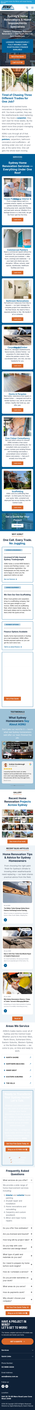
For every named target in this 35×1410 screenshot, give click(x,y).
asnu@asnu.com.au (9, 1376)
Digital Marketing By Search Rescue (21, 1406)
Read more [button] (7, 780)
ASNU (24, 1138)
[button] (32, 7)
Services (5, 1350)
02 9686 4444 (7, 1367)
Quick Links (6, 1356)
